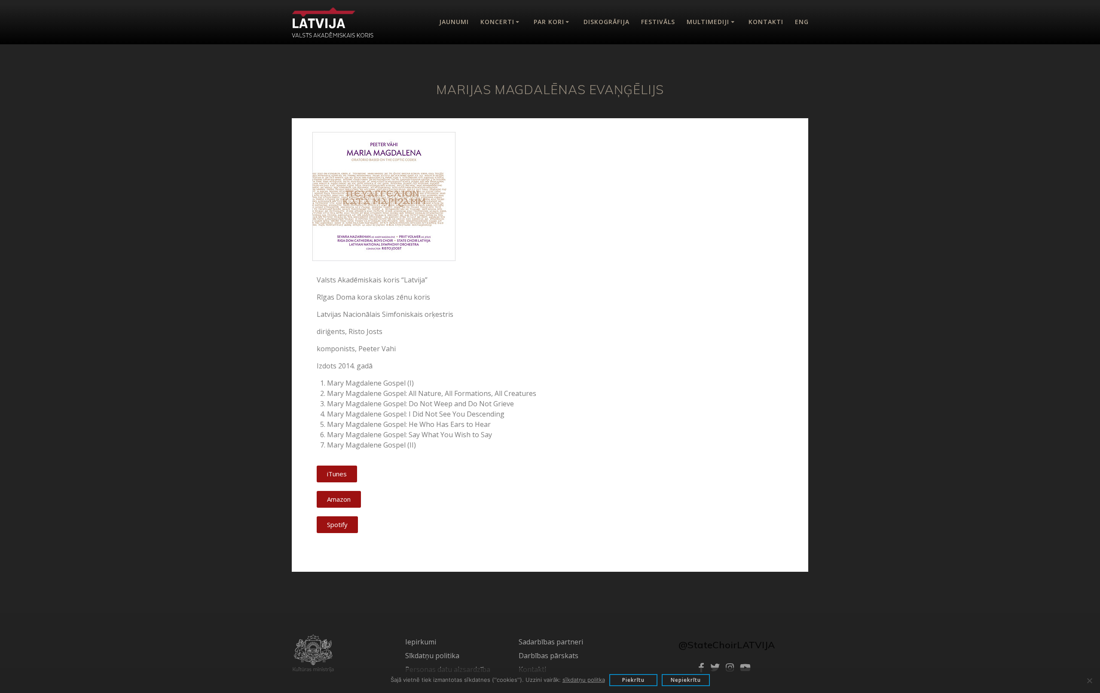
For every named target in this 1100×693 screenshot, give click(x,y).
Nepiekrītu (686, 680)
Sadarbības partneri (551, 642)
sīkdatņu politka (583, 679)
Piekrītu (633, 680)
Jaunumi (454, 22)
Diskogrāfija (606, 22)
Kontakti (766, 22)
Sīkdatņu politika (432, 655)
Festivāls (658, 22)
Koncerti (497, 22)
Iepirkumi (420, 642)
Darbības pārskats (548, 655)
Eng (802, 22)
